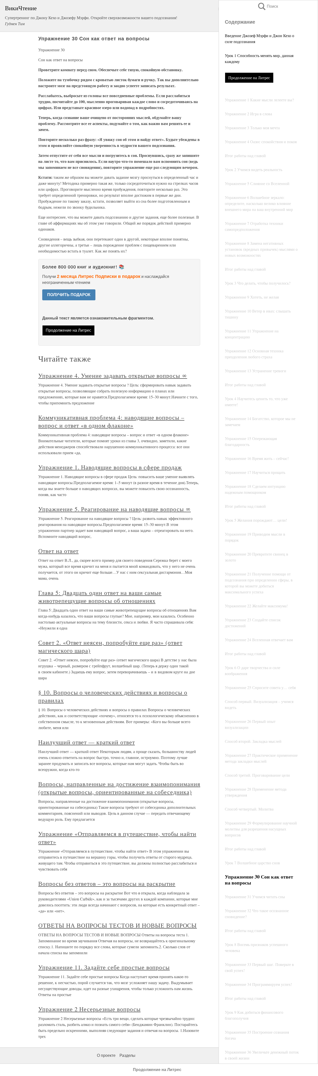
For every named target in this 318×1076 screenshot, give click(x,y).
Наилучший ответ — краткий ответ (86, 742)
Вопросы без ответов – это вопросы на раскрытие (106, 883)
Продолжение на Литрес (249, 77)
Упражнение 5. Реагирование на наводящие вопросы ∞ (114, 509)
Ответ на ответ (58, 551)
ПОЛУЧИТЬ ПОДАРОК (68, 295)
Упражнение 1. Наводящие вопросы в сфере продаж (110, 467)
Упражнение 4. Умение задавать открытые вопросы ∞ (112, 376)
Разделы (127, 1055)
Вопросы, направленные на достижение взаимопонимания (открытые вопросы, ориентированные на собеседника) (119, 788)
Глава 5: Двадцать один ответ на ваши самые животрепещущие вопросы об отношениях (99, 597)
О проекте (106, 1055)
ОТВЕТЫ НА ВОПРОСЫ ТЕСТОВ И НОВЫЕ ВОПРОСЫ (117, 925)
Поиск (267, 6)
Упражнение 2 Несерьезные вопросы (89, 1009)
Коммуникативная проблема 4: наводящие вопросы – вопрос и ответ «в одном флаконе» (111, 421)
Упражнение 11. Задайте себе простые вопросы (104, 967)
